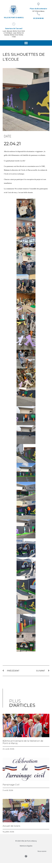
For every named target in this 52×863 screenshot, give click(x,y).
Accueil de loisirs (11, 826)
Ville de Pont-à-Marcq (13, 17)
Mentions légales (26, 846)
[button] (26, 43)
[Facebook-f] (26, 856)
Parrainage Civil (11, 784)
